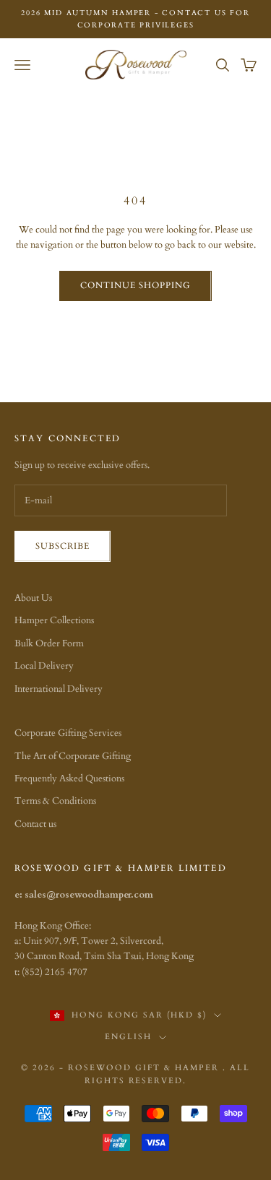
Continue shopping (135, 285)
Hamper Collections (54, 620)
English (128, 1036)
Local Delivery (44, 665)
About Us (33, 597)
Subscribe (62, 546)
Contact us (35, 823)
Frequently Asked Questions (69, 778)
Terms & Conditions (55, 800)
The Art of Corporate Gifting (72, 756)
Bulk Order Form (49, 643)
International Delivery (58, 688)
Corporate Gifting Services (67, 732)
